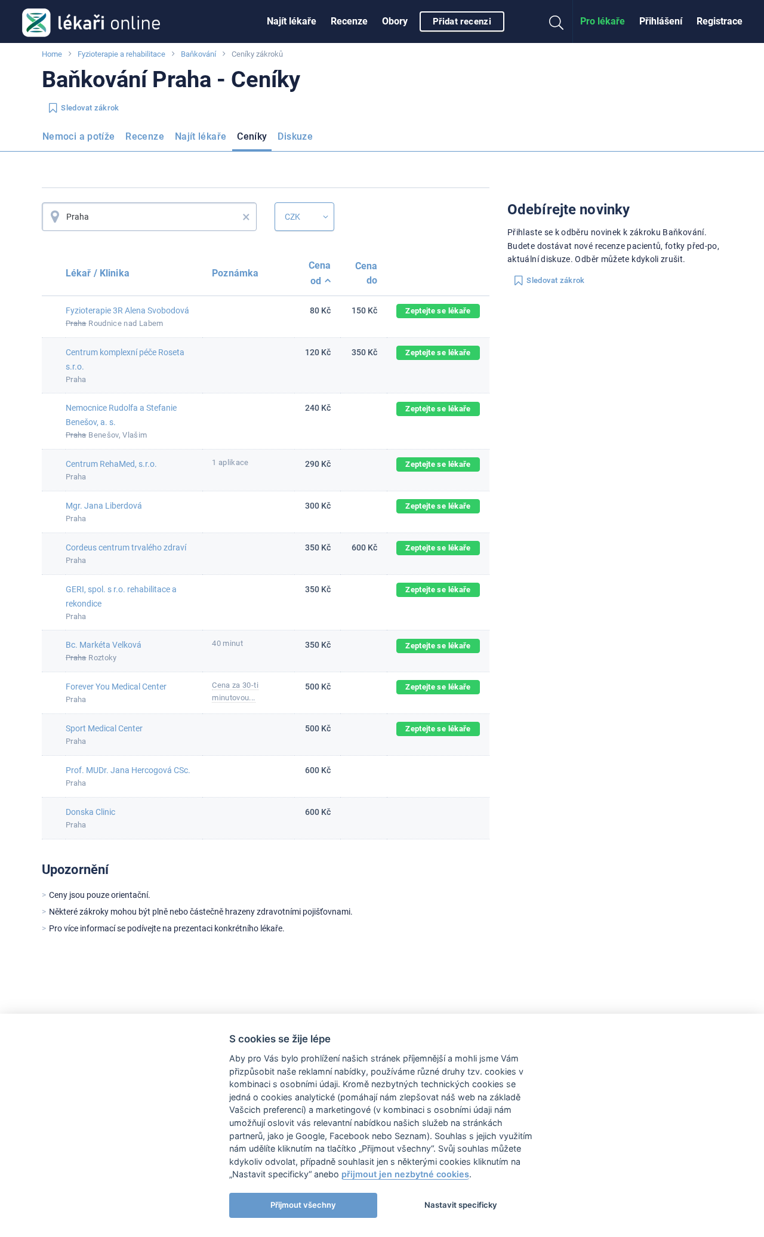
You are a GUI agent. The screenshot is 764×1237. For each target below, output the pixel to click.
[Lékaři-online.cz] (91, 21)
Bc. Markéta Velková (103, 645)
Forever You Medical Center (116, 686)
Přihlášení (660, 21)
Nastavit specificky (460, 1205)
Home (52, 54)
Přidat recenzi (462, 21)
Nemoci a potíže (78, 136)
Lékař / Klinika (98, 273)
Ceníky (252, 136)
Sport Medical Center (104, 728)
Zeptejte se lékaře (437, 310)
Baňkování (198, 54)
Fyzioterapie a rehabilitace (121, 54)
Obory (395, 21)
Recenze (349, 21)
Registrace (720, 21)
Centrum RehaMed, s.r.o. (111, 464)
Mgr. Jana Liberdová (104, 505)
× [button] (246, 217)
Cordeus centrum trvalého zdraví (126, 547)
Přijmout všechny (303, 1205)
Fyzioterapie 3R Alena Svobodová (127, 310)
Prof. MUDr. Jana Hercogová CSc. (128, 770)
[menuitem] (292, 21)
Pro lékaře (602, 21)
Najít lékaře (291, 21)
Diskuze (295, 136)
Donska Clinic (90, 812)
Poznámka (235, 273)
